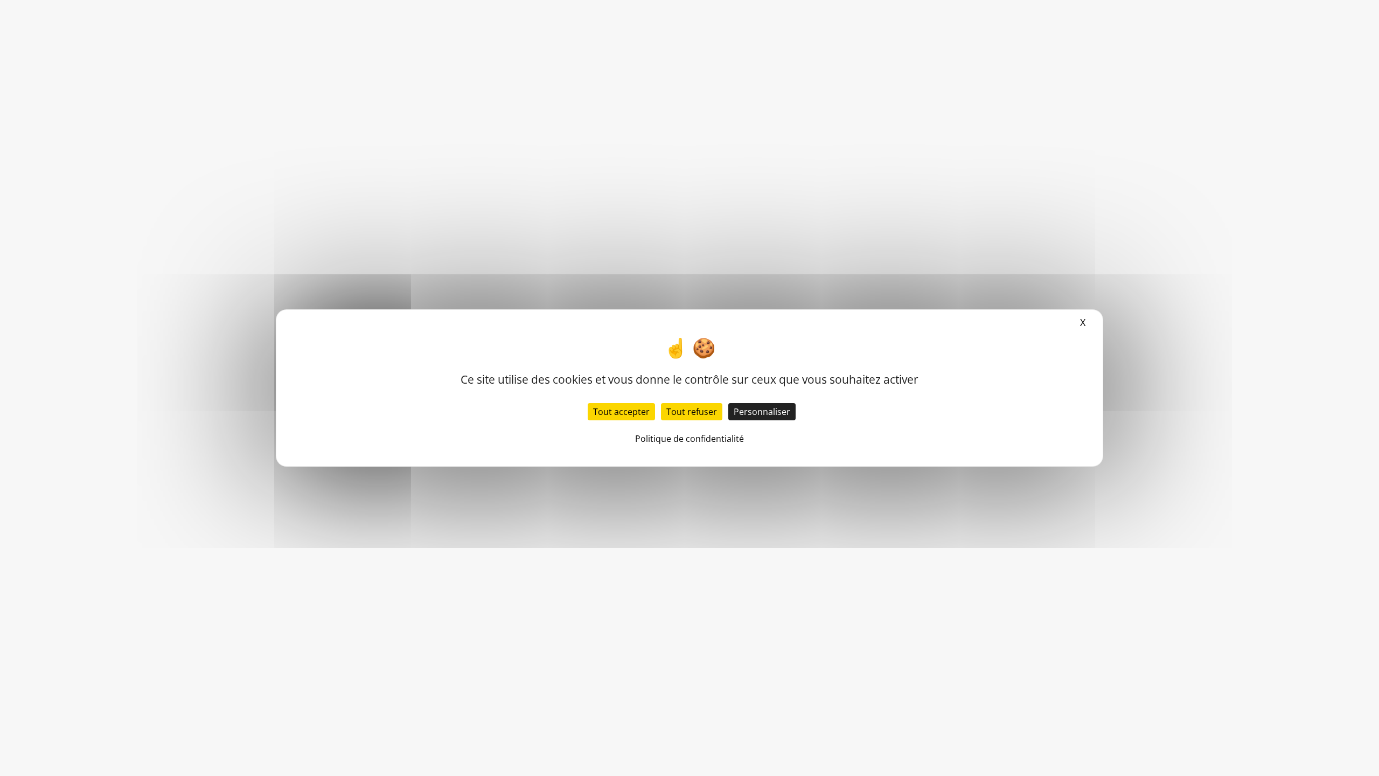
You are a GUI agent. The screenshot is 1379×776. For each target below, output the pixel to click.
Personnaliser (762, 412)
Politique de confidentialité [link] (689, 439)
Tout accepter (621, 412)
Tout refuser (691, 412)
